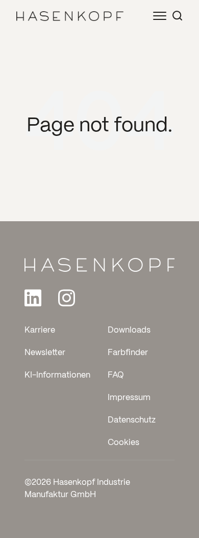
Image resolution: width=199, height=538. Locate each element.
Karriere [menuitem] (39, 330)
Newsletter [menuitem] (44, 353)
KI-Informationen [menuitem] (57, 375)
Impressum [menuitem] (129, 398)
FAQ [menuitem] (116, 375)
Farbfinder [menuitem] (128, 353)
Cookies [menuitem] (123, 443)
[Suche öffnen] (177, 15)
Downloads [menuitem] (129, 330)
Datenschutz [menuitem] (132, 420)
